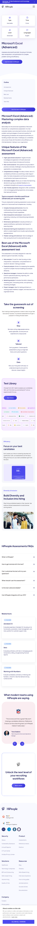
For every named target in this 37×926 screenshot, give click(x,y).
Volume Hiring (5, 879)
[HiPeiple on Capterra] (9, 823)
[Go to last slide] (15, 744)
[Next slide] (22, 744)
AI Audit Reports (6, 847)
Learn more (14, 917)
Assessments (22, 840)
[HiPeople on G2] (7, 817)
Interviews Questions (25, 876)
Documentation (23, 890)
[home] (7, 6)
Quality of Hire (6, 883)
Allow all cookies (18, 921)
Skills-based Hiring (7, 876)
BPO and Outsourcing (8, 872)
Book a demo (18, 785)
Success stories (23, 886)
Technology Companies (8, 868)
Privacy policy (5, 904)
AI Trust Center (6, 851)
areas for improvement (25, 185)
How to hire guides (24, 879)
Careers (4, 901)
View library (10, 398)
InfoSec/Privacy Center (8, 854)
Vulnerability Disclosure (8, 843)
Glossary (21, 868)
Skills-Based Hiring (24, 872)
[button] (33, 6)
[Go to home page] (10, 809)
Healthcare (5, 865)
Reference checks (24, 843)
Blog (20, 865)
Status (3, 840)
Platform (21, 847)
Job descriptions (23, 883)
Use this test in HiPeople (12, 62)
